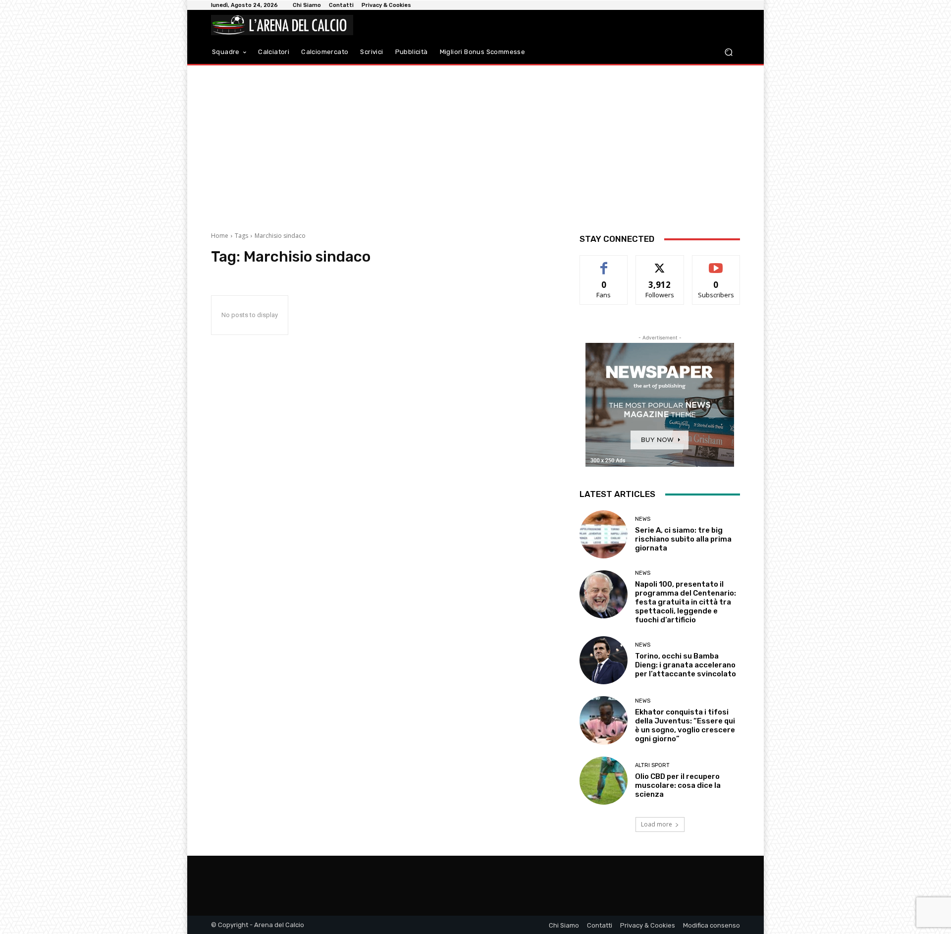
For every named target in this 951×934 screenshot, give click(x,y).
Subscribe (716, 263)
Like (604, 263)
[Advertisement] (475, 144)
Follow (660, 263)
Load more (656, 824)
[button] (728, 52)
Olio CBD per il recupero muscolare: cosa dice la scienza (678, 785)
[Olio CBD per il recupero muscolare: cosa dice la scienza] (604, 781)
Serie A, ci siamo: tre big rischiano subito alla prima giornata (683, 539)
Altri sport (652, 765)
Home (219, 235)
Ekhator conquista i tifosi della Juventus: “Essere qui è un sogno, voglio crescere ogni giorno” (685, 725)
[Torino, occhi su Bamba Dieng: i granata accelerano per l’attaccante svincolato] (604, 660)
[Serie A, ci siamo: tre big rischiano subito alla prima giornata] (604, 534)
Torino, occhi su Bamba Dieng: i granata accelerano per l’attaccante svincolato (685, 665)
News (642, 519)
